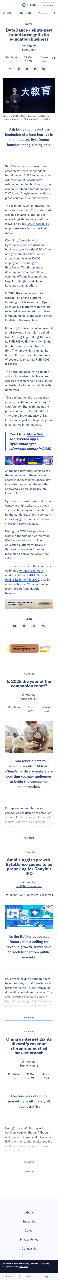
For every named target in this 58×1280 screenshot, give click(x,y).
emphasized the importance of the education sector (27, 475)
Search (9, 1276)
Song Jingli (29, 50)
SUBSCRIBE (49, 5)
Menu (28, 1276)
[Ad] (29, 648)
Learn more (23, 1266)
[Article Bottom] (29, 604)
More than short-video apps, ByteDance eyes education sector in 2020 (30, 441)
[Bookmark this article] (53, 58)
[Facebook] (19, 68)
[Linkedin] (35, 68)
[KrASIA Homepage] (29, 5)
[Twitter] (27, 68)
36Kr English (29, 699)
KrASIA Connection (29, 886)
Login (47, 1276)
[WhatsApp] (43, 68)
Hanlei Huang (29, 1065)
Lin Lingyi (29, 1242)
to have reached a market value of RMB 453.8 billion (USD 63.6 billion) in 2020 (27, 575)
